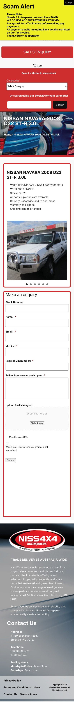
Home (7, 134)
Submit (10, 460)
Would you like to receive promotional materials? (27, 449)
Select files (37, 423)
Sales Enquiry (37, 52)
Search (60, 104)
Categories (12, 80)
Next (61, 250)
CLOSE (69, 2)
